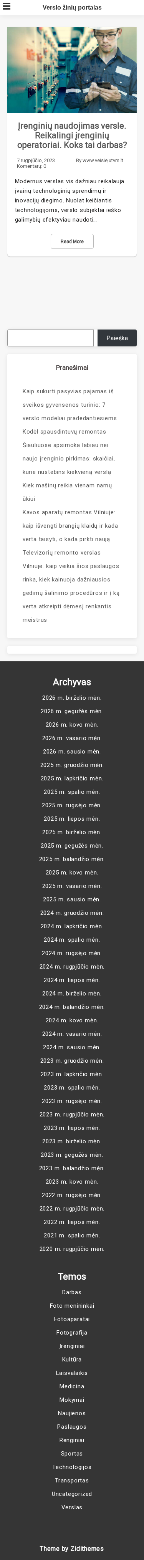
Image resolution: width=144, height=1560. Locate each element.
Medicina (72, 1386)
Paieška (117, 338)
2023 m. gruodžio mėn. (72, 1060)
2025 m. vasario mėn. (72, 886)
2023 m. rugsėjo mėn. (72, 1101)
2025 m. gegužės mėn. (72, 845)
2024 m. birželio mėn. (72, 993)
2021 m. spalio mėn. (72, 1235)
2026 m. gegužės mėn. (72, 711)
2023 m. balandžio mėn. (72, 1168)
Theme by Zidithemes (72, 1548)
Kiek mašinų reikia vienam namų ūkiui (67, 492)
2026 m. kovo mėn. (72, 724)
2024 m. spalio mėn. (72, 939)
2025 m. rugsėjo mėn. (72, 805)
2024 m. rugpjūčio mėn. (72, 966)
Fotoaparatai (72, 1319)
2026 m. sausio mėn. (72, 751)
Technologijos (71, 1467)
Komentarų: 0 (31, 166)
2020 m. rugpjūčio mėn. (72, 1248)
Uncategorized (72, 1493)
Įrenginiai (72, 1346)
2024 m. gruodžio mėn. (72, 912)
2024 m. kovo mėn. (72, 1020)
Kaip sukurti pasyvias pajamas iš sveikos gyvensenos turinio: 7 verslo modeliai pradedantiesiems (70, 405)
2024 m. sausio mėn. (72, 1047)
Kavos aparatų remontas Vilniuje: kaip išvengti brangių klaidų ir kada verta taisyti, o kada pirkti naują (70, 526)
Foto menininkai (72, 1305)
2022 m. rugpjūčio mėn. (72, 1208)
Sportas (72, 1453)
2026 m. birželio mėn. (72, 697)
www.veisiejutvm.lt (103, 160)
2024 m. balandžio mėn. (72, 1007)
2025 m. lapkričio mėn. (72, 778)
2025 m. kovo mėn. (72, 872)
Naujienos (72, 1413)
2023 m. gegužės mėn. (72, 1154)
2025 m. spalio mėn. (72, 791)
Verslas (72, 1507)
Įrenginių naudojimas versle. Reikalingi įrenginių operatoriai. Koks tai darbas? (72, 135)
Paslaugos (71, 1426)
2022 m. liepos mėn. (72, 1222)
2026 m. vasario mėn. (72, 738)
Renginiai (72, 1440)
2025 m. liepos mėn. (72, 818)
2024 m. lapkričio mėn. (72, 926)
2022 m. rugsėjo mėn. (72, 1195)
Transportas (72, 1480)
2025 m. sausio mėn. (72, 899)
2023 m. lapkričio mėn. (72, 1074)
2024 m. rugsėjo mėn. (72, 953)
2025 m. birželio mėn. (72, 832)
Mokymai (72, 1399)
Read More (72, 241)
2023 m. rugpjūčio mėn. (72, 1114)
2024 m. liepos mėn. (72, 980)
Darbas (72, 1292)
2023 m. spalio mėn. (72, 1087)
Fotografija (72, 1332)
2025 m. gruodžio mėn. (72, 765)
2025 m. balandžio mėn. (72, 859)
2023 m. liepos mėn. (72, 1127)
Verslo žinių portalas (72, 7)
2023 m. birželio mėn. (72, 1141)
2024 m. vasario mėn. (72, 1033)
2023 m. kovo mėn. (72, 1181)
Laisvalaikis (72, 1373)
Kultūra (72, 1359)
